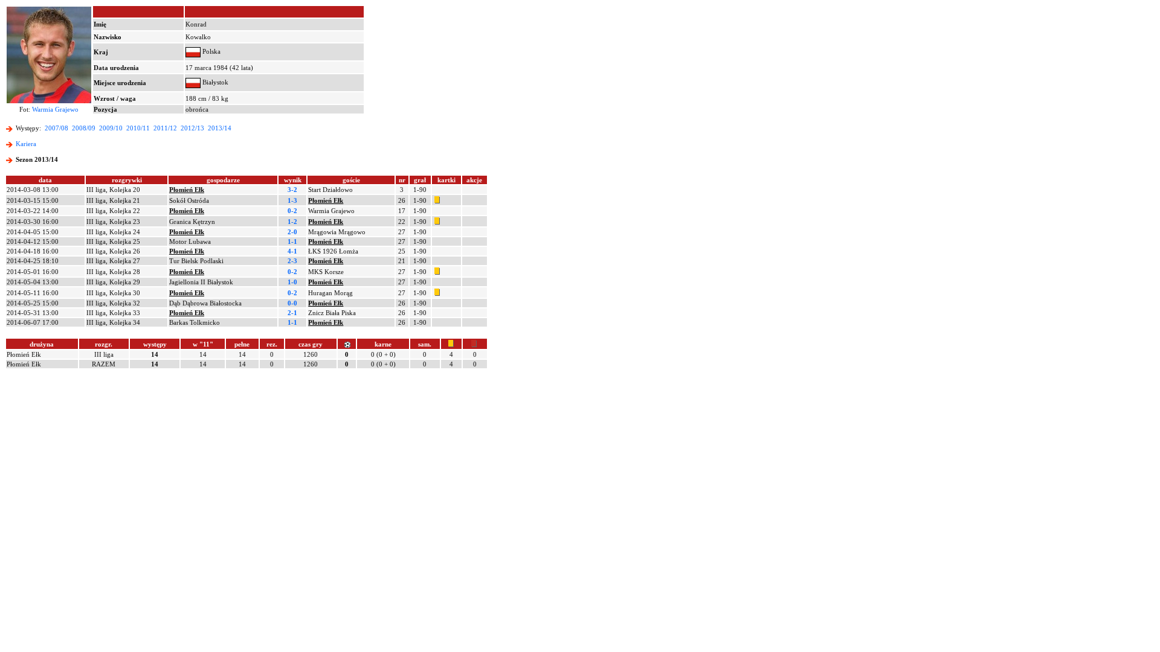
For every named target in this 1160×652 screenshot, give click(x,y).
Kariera (26, 143)
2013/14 (219, 128)
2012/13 (192, 128)
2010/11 (138, 128)
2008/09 (83, 128)
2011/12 (165, 128)
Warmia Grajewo (55, 109)
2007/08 (56, 128)
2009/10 (111, 128)
